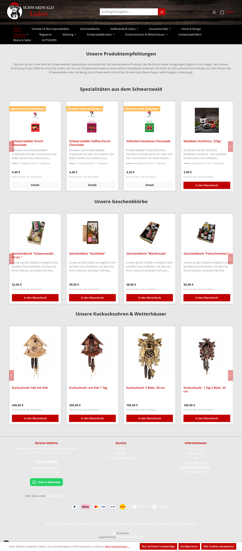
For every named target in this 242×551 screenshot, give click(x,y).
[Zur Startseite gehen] (30, 11)
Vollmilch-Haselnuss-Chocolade (148, 141)
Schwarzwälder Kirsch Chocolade (27, 143)
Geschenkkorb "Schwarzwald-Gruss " (33, 255)
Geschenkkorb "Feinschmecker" (206, 253)
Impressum (195, 449)
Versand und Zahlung (121, 458)
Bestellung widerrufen (195, 467)
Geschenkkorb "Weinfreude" (146, 253)
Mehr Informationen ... (117, 546)
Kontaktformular (56, 496)
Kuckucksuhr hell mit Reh (30, 388)
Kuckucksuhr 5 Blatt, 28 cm (145, 388)
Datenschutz (195, 453)
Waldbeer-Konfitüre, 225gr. (203, 141)
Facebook (143, 506)
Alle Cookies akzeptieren (218, 546)
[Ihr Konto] (214, 11)
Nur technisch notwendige (158, 546)
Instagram (163, 506)
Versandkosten (109, 523)
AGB (195, 458)
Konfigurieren (189, 546)
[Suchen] (162, 11)
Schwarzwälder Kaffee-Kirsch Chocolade (89, 143)
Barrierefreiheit (195, 472)
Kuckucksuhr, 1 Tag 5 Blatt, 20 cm (205, 389)
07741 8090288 (46, 461)
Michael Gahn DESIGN (130, 537)
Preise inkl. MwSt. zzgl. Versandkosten (27, 177)
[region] (121, 146)
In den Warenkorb (206, 185)
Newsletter (121, 453)
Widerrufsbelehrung (195, 463)
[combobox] (129, 11)
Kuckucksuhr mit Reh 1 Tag (88, 388)
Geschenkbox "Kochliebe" (87, 253)
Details (35, 185)
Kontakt (121, 449)
